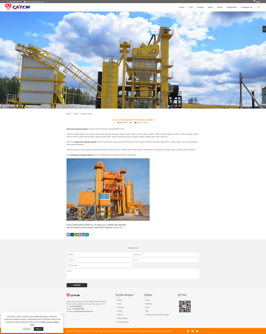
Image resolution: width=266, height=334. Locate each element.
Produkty (200, 7)
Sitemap (148, 304)
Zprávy (210, 7)
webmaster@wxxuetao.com (35, 2)
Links (147, 300)
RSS (147, 307)
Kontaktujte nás (246, 7)
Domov (181, 7)
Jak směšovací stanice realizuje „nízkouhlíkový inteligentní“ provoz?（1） (96, 227)
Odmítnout (26, 329)
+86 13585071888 (78, 309)
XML (147, 311)
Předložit (76, 285)
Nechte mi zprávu (142, 122)
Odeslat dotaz (232, 7)
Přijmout (38, 329)
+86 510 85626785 (15, 2)
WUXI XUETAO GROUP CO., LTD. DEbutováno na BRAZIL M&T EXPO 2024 (100, 225)
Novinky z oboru (86, 114)
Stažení (220, 7)
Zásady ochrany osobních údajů (157, 315)
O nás (190, 7)
